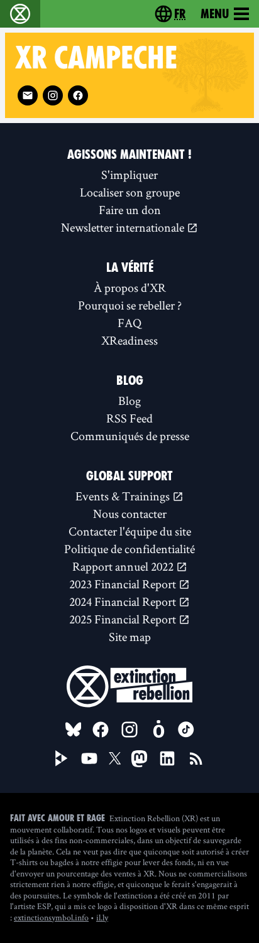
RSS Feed (129, 418)
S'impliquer (129, 174)
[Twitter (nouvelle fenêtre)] (115, 758)
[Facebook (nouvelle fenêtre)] (78, 95)
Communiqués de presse (129, 436)
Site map (130, 636)
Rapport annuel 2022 (124, 566)
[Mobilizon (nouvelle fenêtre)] (158, 729)
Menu (215, 13)
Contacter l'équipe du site (130, 531)
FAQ (129, 323)
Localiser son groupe (130, 192)
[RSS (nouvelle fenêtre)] (196, 758)
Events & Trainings (123, 496)
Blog (129, 400)
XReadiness (129, 340)
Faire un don (130, 210)
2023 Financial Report (124, 584)
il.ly (102, 917)
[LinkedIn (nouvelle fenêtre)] (167, 758)
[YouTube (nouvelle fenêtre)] (89, 758)
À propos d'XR (130, 287)
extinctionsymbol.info (51, 917)
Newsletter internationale (124, 227)
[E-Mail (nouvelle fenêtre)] (28, 95)
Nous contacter (130, 513)
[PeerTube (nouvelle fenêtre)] (61, 758)
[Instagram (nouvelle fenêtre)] (53, 95)
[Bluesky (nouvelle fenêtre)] (73, 729)
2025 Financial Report (124, 619)
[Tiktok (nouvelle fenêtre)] (186, 729)
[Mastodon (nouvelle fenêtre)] (139, 758)
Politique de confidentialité (129, 549)
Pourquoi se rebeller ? (130, 305)
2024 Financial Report (124, 601)
